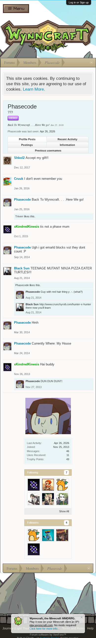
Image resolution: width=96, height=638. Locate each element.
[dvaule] (62, 535)
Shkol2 (19, 158)
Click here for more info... (45, 628)
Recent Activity (67, 139)
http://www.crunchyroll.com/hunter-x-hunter (65, 304)
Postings (27, 144)
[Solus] (62, 484)
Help (90, 628)
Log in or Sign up (79, 2)
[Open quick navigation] (91, 62)
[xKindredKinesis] (33, 484)
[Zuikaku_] (33, 499)
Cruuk (18, 178)
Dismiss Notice (81, 617)
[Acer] (48, 499)
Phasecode (22, 199)
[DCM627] (48, 535)
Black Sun (22, 268)
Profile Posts (27, 139)
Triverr (19, 216)
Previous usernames (48, 150)
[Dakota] (48, 484)
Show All (64, 511)
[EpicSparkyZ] (62, 499)
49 (67, 459)
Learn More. (34, 89)
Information (67, 144)
